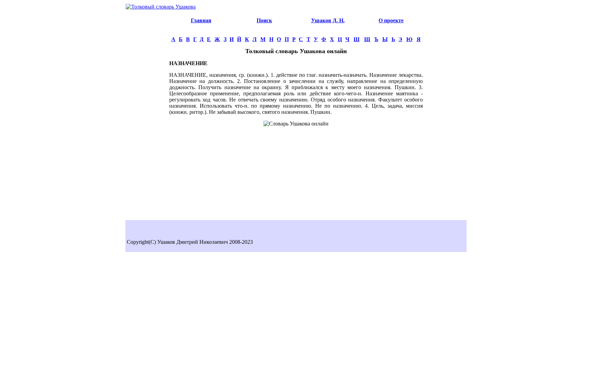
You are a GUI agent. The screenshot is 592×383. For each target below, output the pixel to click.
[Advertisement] (147, 115)
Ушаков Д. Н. (328, 20)
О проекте (391, 20)
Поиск (264, 20)
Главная (201, 20)
